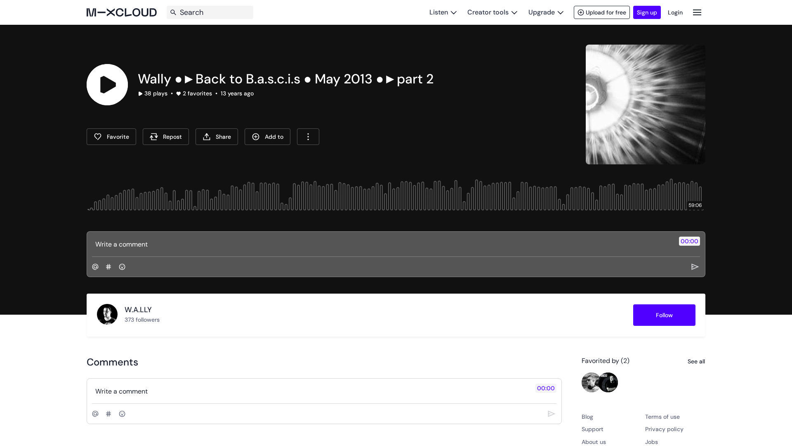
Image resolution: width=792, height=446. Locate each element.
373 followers (142, 319)
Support (592, 429)
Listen (438, 12)
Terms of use (662, 416)
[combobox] (308, 136)
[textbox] (382, 244)
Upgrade (541, 12)
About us (594, 442)
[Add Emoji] (122, 267)
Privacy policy (664, 429)
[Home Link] (122, 12)
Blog (587, 416)
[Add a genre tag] (108, 266)
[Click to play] (107, 84)
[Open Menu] (697, 12)
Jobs (651, 442)
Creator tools (488, 12)
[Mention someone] (95, 266)
